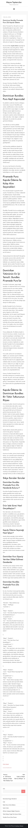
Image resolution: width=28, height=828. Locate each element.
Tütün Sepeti (6, 764)
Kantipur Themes (19, 826)
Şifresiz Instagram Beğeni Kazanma (11, 811)
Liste (4, 802)
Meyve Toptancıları (14, 2)
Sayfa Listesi (6, 808)
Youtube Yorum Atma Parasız (10, 817)
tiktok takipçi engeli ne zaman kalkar (12, 814)
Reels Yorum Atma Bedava (9, 805)
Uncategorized (7, 767)
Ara (4, 788)
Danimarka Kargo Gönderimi (10, 799)
